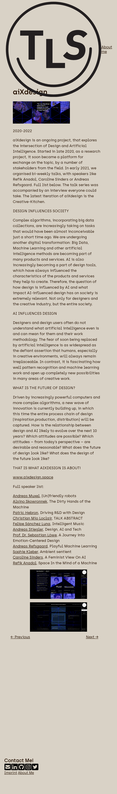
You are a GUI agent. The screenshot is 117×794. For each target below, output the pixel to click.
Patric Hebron (25, 512)
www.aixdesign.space (33, 477)
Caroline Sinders (28, 557)
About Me (26, 773)
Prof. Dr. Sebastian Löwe (35, 535)
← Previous (20, 637)
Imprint (10, 773)
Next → (92, 637)
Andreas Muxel (26, 496)
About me (106, 49)
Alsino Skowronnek (30, 501)
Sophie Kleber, (26, 551)
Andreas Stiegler (28, 529)
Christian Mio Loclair (32, 518)
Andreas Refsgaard (30, 546)
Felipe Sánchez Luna (31, 523)
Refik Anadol (24, 563)
